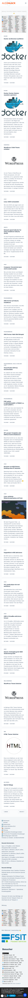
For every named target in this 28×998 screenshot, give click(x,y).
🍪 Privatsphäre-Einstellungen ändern (12, 832)
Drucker (6, 430)
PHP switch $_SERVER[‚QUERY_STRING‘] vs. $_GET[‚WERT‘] (14, 403)
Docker (5, 36)
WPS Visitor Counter (14, 983)
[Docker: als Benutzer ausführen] (14, 50)
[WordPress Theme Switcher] (14, 695)
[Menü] (25, 3)
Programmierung (8, 298)
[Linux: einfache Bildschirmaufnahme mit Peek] (14, 509)
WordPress (6, 144)
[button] (4, 995)
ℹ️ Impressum (5, 820)
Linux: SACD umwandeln (11, 202)
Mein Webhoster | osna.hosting (10, 930)
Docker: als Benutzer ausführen (13, 39)
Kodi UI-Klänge (8, 785)
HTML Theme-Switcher (11, 734)
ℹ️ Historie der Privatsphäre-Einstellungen (13, 834)
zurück (6, 811)
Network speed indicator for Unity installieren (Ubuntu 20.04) (12, 231)
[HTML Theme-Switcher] (14, 746)
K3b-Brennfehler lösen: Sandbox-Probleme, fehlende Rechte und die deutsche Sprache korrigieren (13, 872)
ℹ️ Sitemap (5, 830)
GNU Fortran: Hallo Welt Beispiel (14, 334)
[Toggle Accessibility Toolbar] (25, 995)
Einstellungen (7, 991)
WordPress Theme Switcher (12, 683)
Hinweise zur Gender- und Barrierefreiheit (13, 837)
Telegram (14, 900)
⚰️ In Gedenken (6, 828)
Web (5, 680)
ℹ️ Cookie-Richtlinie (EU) (9, 826)
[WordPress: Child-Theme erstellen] (14, 160)
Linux (5, 199)
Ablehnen (12, 995)
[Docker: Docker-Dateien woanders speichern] (14, 106)
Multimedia (6, 782)
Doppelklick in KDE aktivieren (13, 552)
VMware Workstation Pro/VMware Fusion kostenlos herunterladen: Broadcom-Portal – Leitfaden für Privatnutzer (14, 878)
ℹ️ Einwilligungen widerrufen (9, 835)
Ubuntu (6, 227)
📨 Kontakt (5, 822)
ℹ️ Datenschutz (6, 824)
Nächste (22, 811)
